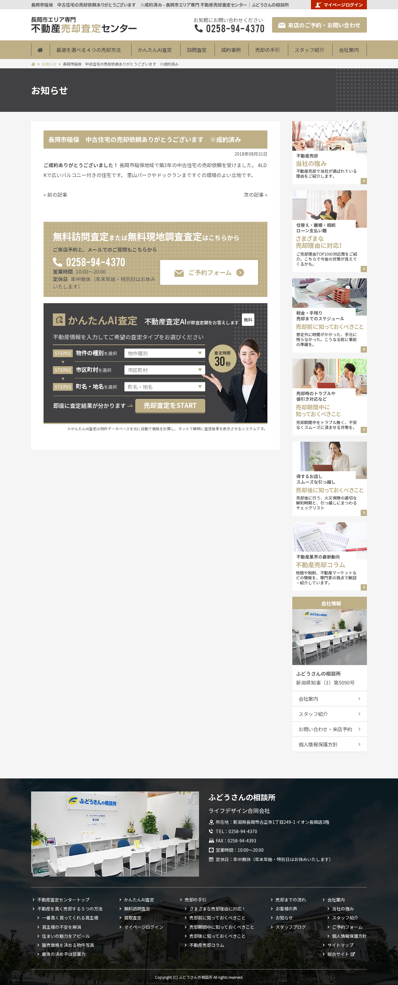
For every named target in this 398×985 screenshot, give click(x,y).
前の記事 (57, 194)
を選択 (96, 353)
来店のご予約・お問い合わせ (324, 25)
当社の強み (343, 908)
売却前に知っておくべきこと (217, 917)
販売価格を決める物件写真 (68, 945)
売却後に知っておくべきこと (217, 936)
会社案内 (349, 49)
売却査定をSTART (170, 405)
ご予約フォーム (210, 272)
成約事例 (231, 49)
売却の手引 (267, 49)
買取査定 (132, 917)
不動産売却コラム (206, 945)
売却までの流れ (290, 899)
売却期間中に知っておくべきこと (221, 927)
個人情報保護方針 (317, 744)
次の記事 (254, 194)
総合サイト (338, 954)
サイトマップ (340, 945)
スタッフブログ (290, 927)
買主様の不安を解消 (61, 927)
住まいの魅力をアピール (66, 936)
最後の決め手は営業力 (64, 954)
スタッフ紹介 (309, 49)
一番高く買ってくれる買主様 (70, 917)
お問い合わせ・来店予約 (325, 729)
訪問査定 (197, 49)
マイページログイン (343, 5)
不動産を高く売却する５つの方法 (70, 908)
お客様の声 (286, 908)
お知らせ (49, 63)
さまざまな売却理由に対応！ (217, 908)
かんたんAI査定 (155, 49)
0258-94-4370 (95, 261)
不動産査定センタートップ (63, 899)
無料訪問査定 (137, 908)
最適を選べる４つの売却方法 (88, 49)
